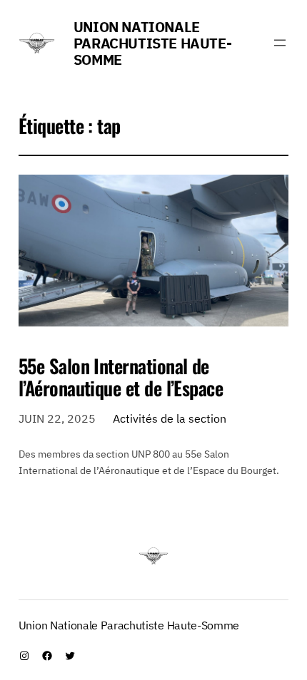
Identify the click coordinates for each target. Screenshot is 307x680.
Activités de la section (169, 418)
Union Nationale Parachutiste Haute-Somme (152, 43)
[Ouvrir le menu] (279, 42)
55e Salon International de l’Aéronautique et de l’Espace (121, 377)
